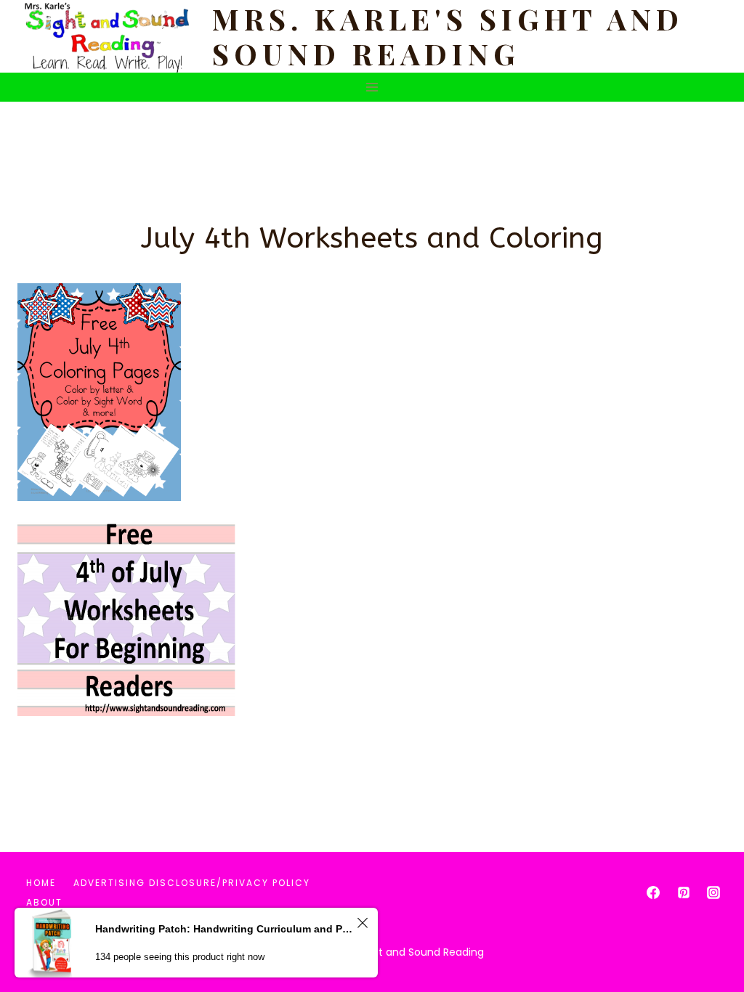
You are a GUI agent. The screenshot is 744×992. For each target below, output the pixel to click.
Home (41, 883)
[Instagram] (713, 892)
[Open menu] (372, 87)
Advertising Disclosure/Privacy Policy (191, 883)
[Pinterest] (684, 892)
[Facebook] (653, 892)
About (44, 902)
